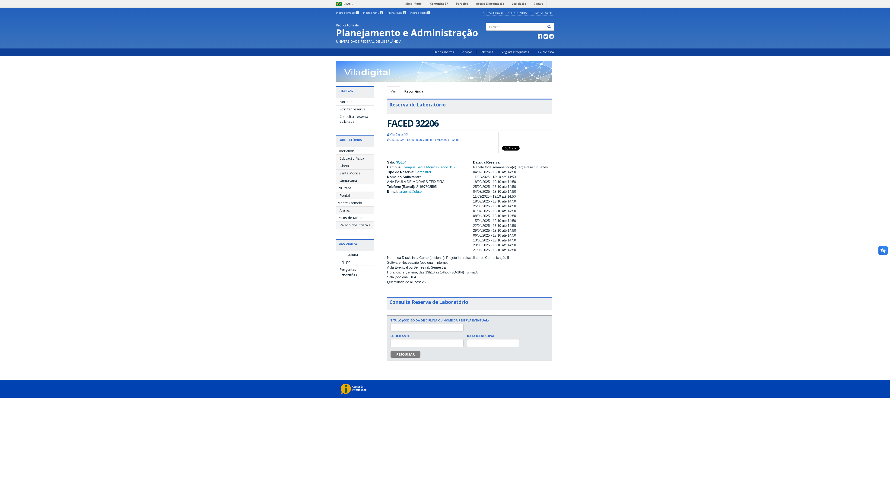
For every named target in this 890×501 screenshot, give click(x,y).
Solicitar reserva (352, 109)
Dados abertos (444, 52)
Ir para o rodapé (419, 12)
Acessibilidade (493, 13)
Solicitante (400, 336)
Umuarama (348, 180)
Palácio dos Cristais (355, 225)
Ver (395, 92)
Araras (345, 210)
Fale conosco (545, 52)
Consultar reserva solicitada (354, 119)
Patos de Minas (349, 217)
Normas (346, 101)
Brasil (343, 4)
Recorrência (413, 91)
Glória (344, 165)
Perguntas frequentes (515, 52)
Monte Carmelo (349, 202)
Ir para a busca (396, 12)
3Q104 (401, 162)
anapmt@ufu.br (411, 191)
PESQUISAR (405, 354)
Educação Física (352, 158)
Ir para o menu (372, 12)
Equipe (345, 262)
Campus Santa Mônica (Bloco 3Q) (429, 167)
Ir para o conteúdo (347, 12)
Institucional (349, 254)
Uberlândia (346, 150)
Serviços (466, 52)
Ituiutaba (344, 188)
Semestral (423, 172)
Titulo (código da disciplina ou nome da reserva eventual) (440, 320)
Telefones (486, 52)
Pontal (345, 195)
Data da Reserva (480, 336)
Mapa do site (544, 13)
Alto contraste (519, 13)
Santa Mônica (350, 173)
